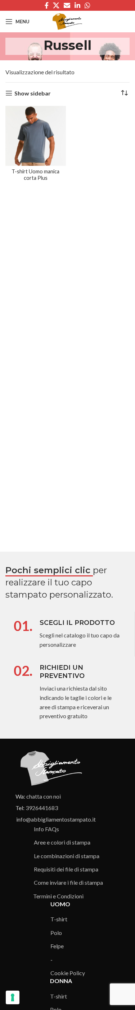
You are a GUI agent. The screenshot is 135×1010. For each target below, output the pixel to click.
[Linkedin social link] (77, 5)
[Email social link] (67, 5)
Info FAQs (46, 829)
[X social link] (56, 5)
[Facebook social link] (46, 5)
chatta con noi (43, 796)
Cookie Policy (67, 972)
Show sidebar (32, 93)
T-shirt (58, 919)
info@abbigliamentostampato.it (56, 819)
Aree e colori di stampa (62, 842)
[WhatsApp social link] (87, 5)
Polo (56, 932)
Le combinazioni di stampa (66, 855)
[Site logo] (67, 20)
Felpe (57, 946)
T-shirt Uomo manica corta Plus (35, 174)
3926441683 (42, 807)
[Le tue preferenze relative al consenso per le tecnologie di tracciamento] (12, 997)
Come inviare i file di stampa (68, 882)
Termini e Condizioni (58, 896)
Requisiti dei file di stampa (66, 869)
